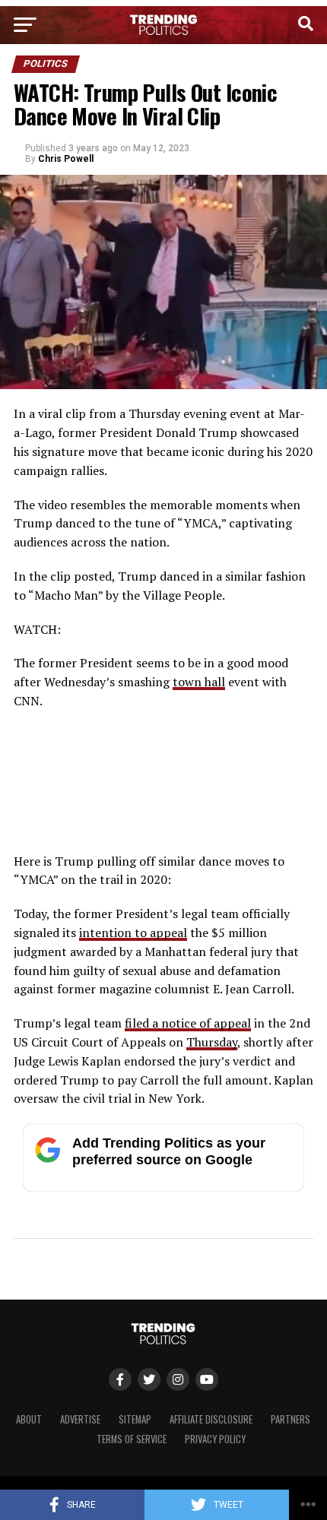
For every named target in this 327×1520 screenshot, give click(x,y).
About (29, 1419)
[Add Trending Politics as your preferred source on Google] (163, 1187)
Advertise (80, 1419)
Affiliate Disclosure (211, 1419)
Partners (290, 1419)
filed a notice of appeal (188, 1023)
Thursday (211, 1042)
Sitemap (135, 1419)
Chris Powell (66, 159)
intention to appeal (133, 932)
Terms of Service (132, 1439)
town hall (199, 681)
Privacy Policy (215, 1439)
